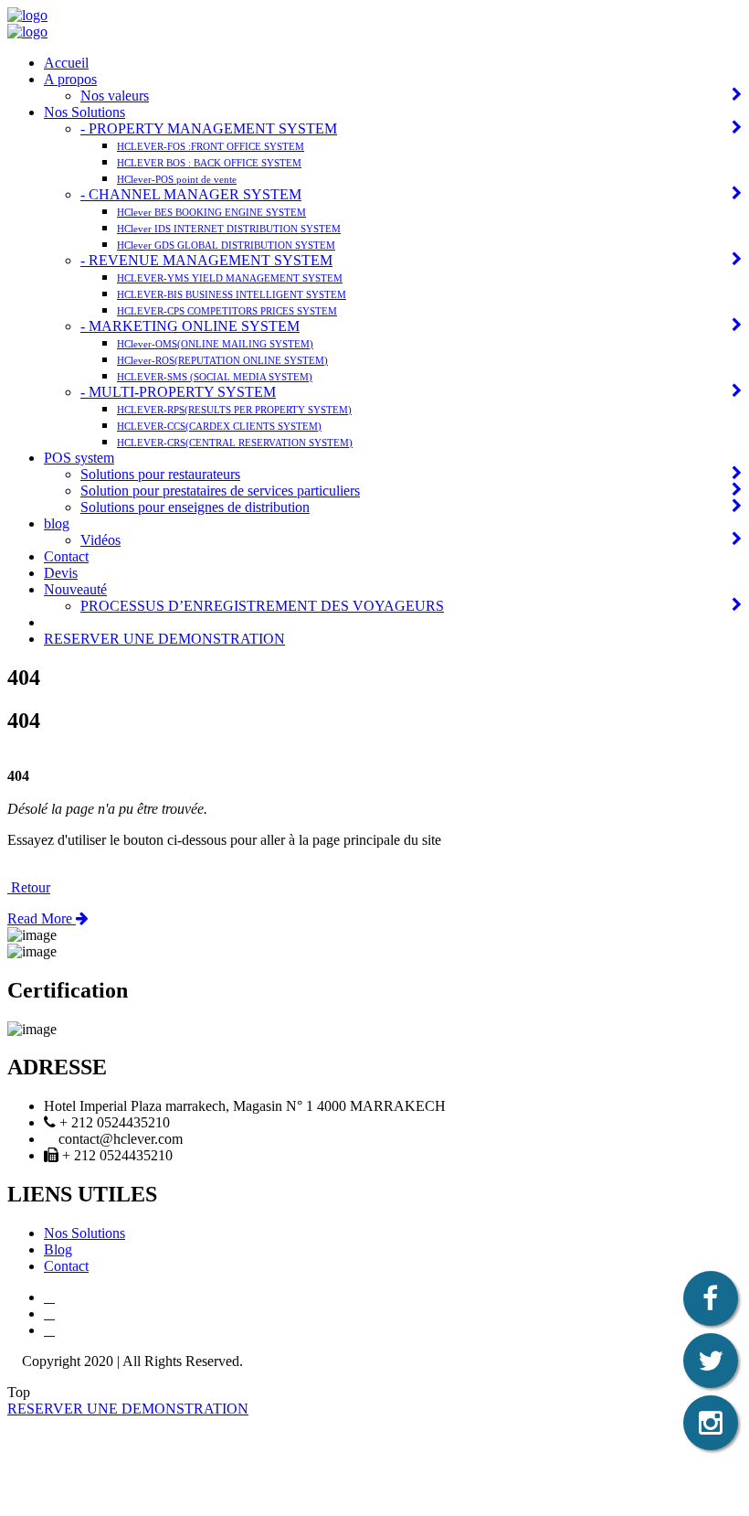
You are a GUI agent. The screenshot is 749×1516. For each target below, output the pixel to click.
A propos (70, 79)
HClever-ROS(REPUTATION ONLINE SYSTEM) (222, 360)
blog (56, 523)
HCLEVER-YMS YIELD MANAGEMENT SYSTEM (230, 277)
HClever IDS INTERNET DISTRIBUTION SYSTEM (229, 228)
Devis (61, 573)
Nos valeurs (114, 95)
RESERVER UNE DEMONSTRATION (164, 638)
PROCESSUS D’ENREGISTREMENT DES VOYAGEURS (262, 606)
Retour (28, 887)
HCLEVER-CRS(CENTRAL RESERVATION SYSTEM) (235, 442)
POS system (79, 457)
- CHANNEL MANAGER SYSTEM (190, 194)
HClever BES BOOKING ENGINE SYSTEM (211, 212)
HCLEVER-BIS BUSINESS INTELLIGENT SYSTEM (231, 294)
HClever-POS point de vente (177, 179)
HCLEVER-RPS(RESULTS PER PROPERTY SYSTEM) (234, 409)
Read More (41, 918)
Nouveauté (75, 589)
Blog (58, 1249)
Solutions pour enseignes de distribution (195, 507)
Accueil (66, 62)
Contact (66, 556)
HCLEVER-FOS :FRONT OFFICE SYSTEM (210, 146)
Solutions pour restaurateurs (160, 474)
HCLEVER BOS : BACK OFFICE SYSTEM (209, 162)
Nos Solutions (84, 112)
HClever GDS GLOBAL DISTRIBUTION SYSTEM (226, 245)
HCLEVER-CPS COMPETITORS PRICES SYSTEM (227, 310)
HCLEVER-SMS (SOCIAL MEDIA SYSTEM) (214, 376)
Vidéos (100, 540)
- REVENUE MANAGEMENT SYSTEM (206, 260)
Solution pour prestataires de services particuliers (220, 490)
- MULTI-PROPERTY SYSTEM (178, 392)
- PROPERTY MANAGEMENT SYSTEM (208, 128)
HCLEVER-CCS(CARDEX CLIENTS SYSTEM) (219, 426)
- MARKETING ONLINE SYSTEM (190, 326)
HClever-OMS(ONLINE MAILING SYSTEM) (215, 343)
